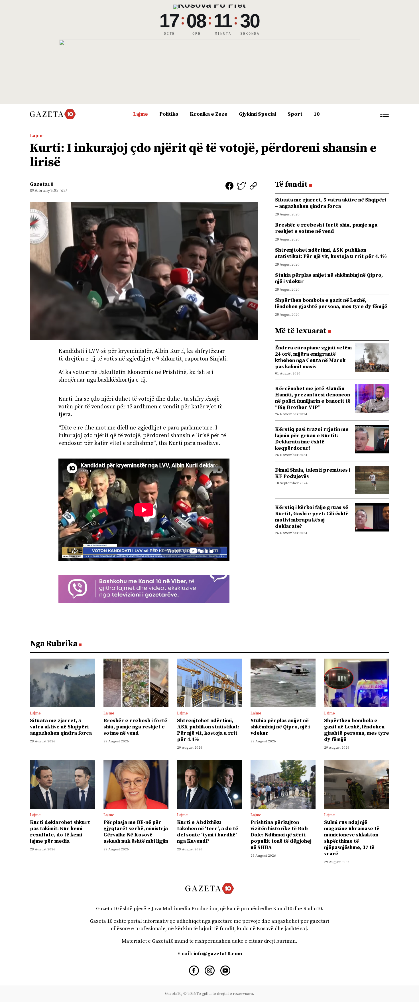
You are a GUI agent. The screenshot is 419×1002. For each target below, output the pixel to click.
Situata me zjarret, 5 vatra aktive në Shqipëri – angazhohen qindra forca (330, 203)
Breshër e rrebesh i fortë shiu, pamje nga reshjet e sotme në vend (326, 228)
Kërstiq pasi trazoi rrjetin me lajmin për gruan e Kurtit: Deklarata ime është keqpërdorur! (312, 438)
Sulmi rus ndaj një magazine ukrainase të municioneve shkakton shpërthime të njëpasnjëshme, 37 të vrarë (351, 838)
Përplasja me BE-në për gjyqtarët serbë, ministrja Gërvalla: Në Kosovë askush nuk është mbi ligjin (135, 831)
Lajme (140, 114)
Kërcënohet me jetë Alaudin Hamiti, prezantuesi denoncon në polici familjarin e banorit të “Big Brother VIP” (313, 398)
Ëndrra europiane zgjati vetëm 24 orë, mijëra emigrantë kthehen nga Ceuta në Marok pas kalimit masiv (313, 357)
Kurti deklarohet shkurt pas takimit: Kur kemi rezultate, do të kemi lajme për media (60, 831)
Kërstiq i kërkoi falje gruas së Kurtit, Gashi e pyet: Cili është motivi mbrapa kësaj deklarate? (312, 516)
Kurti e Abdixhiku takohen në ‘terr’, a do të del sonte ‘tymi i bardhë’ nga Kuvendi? (207, 831)
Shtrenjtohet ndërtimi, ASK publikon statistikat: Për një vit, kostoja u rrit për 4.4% (331, 253)
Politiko (168, 114)
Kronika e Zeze (208, 114)
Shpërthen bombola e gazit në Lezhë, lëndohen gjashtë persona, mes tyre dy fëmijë (331, 303)
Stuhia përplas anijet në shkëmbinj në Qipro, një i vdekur (329, 278)
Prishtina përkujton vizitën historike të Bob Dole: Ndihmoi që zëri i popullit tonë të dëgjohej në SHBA (281, 835)
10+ (318, 114)
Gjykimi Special (257, 114)
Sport (295, 114)
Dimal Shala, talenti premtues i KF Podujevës (312, 473)
